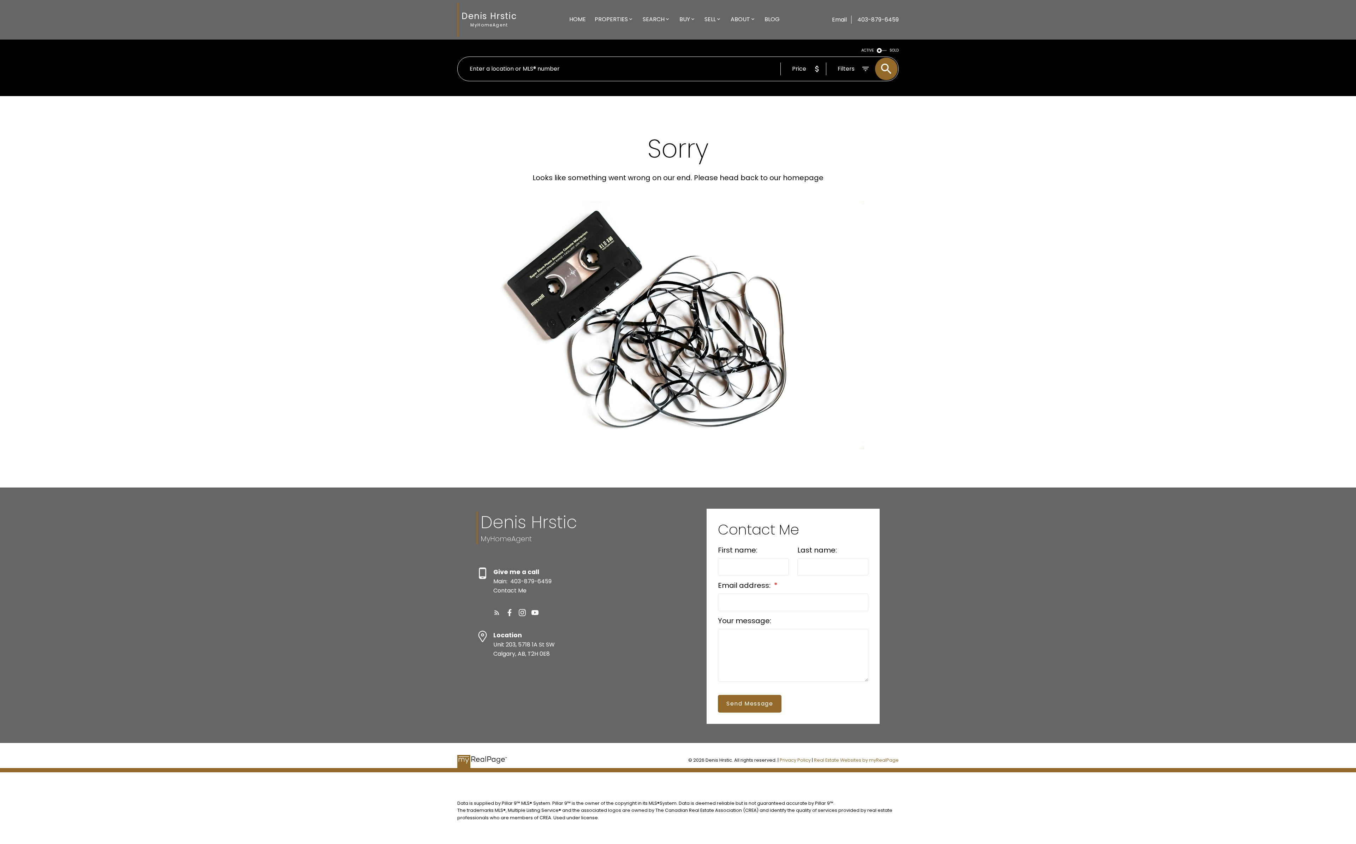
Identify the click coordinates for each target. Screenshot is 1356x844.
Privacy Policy (795, 760)
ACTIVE (867, 50)
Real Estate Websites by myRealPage (856, 760)
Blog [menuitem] (772, 19)
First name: (737, 550)
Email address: (745, 585)
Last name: (817, 550)
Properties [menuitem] (611, 19)
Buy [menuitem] (684, 19)
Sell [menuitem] (710, 19)
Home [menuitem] (577, 19)
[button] (496, 612)
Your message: (744, 621)
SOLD (894, 50)
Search (654, 19)
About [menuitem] (740, 19)
